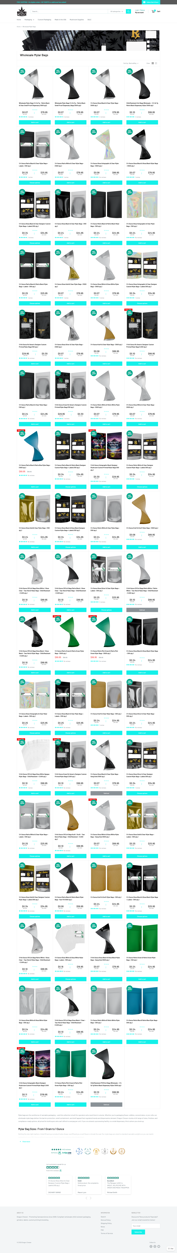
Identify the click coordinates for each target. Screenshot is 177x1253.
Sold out (142, 610)
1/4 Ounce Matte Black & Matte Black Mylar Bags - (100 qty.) (105, 225)
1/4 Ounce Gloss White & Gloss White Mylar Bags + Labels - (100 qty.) (69, 959)
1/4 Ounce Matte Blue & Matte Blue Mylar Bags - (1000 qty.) (35, 466)
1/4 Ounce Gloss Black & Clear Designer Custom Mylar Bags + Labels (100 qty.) (34, 225)
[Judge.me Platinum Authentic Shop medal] (88, 1151)
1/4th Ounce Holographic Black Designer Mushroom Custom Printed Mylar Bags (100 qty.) (105, 467)
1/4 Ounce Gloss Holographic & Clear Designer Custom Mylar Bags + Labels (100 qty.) (141, 285)
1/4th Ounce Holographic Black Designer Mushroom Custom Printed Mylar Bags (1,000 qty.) (34, 1085)
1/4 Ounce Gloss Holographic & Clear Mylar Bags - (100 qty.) (140, 225)
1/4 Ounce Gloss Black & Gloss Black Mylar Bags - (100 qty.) (142, 652)
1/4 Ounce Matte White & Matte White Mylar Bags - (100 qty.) (105, 1021)
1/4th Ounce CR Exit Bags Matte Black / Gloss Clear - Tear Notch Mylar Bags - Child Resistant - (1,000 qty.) (70, 590)
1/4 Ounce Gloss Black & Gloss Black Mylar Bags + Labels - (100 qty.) (142, 898)
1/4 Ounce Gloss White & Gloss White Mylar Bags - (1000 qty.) (105, 285)
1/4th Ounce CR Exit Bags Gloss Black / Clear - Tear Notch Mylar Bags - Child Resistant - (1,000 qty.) (70, 1022)
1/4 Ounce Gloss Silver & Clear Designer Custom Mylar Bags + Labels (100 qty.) (139, 775)
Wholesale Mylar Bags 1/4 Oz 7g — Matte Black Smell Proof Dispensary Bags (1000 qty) (70, 104)
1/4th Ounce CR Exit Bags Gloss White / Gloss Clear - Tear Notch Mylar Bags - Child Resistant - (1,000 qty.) (34, 590)
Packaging (28, 19)
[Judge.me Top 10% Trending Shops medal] (122, 1151)
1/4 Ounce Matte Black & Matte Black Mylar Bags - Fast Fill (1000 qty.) (69, 898)
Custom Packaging (44, 19)
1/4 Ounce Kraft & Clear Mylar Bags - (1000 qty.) (106, 344)
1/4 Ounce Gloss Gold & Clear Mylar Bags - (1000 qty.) (70, 285)
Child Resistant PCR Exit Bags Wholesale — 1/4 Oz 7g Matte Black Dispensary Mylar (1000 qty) (106, 1084)
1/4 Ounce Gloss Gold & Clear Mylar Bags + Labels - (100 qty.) (140, 836)
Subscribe (138, 1232)
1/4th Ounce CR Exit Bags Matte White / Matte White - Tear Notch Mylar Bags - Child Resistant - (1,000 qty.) (142, 590)
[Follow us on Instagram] (154, 1246)
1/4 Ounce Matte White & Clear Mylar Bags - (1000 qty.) (69, 164)
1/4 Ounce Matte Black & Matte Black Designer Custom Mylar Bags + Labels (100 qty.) (70, 466)
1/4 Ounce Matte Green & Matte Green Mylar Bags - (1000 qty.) (69, 652)
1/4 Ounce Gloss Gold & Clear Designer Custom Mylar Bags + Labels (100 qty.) (34, 898)
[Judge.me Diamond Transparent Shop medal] (79, 1151)
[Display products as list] (156, 63)
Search (103, 1217)
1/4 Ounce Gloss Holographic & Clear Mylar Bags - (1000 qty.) (105, 164)
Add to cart (35, 122)
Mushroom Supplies (77, 19)
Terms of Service (107, 1233)
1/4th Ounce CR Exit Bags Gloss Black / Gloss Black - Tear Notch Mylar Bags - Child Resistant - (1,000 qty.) (34, 653)
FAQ (102, 1230)
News (103, 1227)
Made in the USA (60, 19)
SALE (89, 19)
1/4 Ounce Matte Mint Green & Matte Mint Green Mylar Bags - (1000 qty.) (104, 652)
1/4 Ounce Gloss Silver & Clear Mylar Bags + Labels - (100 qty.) (105, 589)
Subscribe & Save (152, 2)
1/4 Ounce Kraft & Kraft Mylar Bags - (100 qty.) (106, 897)
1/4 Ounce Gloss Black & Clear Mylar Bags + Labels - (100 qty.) (69, 715)
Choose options (35, 183)
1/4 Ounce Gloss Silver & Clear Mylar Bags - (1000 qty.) (69, 346)
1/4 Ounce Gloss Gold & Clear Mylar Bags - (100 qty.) (34, 529)
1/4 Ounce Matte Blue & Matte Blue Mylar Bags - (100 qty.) (142, 1021)
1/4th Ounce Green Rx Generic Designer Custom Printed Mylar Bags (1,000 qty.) (70, 775)
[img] (89, 1167)
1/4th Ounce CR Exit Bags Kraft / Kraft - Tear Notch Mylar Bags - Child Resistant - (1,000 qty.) (70, 837)
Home (19, 19)
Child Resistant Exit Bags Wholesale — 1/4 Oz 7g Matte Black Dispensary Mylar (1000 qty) (142, 104)
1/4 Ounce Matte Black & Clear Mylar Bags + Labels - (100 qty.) (33, 164)
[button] (87, 1198)
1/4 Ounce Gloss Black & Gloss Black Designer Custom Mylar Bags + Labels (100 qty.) (70, 529)
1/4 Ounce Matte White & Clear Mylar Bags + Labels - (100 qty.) (33, 836)
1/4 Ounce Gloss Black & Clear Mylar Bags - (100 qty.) (70, 225)
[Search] (128, 11)
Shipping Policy (106, 1223)
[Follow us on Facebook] (151, 1246)
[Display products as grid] (153, 63)
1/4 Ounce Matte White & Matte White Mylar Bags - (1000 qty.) (105, 406)
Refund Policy (106, 1220)
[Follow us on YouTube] (158, 1246)
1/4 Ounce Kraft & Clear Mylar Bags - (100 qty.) (106, 714)
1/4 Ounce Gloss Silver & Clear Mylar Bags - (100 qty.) (140, 715)
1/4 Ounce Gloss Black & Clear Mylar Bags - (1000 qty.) (105, 104)
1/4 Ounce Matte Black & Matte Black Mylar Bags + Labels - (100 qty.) (33, 285)
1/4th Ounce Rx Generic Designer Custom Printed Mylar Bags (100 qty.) (32, 346)
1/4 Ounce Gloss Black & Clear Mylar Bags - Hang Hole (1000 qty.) (105, 775)
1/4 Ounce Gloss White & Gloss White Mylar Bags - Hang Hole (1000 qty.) (105, 836)
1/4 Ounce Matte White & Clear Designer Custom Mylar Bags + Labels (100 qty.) (139, 466)
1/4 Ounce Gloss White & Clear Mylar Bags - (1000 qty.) (140, 406)
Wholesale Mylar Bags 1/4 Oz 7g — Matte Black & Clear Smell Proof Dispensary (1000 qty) (34, 104)
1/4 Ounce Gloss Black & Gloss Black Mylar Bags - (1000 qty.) (142, 164)
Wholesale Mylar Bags (29, 26)
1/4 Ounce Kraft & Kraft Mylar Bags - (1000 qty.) (142, 528)
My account (139, 12)
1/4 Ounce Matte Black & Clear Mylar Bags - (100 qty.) (33, 406)
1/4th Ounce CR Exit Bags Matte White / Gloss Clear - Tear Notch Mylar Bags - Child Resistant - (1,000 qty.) (34, 960)
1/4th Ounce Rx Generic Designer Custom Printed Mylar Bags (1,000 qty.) (140, 346)
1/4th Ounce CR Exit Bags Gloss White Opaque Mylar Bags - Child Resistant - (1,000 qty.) (34, 775)
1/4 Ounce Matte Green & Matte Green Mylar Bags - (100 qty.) (141, 959)
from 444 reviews (52, 1170)
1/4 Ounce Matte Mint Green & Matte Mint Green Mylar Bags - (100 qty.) (68, 1084)
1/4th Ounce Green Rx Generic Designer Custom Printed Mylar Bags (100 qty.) (70, 406)
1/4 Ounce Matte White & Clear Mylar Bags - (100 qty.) (105, 529)
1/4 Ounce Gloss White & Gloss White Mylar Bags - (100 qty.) (33, 1021)
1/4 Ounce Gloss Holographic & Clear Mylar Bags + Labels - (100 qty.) (33, 715)
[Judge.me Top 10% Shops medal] (113, 1151)
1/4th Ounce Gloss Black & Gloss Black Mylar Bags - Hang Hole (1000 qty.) (105, 959)
